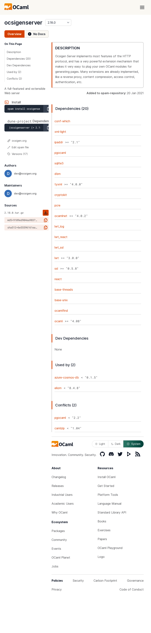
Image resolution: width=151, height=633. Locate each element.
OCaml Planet (61, 557)
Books (102, 521)
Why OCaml (59, 512)
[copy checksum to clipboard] (46, 220)
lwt (57, 258)
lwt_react (61, 237)
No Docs (39, 34)
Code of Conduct (132, 589)
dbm (58, 174)
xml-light (60, 132)
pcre (57, 205)
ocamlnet (61, 216)
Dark (117, 443)
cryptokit (61, 195)
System (136, 443)
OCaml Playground (110, 548)
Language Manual (109, 503)
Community (59, 540)
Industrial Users (62, 495)
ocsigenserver (23, 22)
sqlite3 (59, 163)
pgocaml (60, 153)
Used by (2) (14, 71)
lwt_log (59, 226)
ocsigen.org (19, 140)
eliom (58, 388)
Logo (101, 557)
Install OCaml (106, 477)
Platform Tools (108, 495)
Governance (135, 580)
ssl (56, 268)
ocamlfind (61, 310)
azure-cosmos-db (67, 377)
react (58, 279)
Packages (58, 531)
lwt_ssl (59, 247)
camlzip (60, 428)
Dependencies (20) (19, 58)
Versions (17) (20, 153)
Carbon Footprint (105, 580)
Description (14, 52)
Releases (58, 486)
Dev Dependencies (19, 65)
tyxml (58, 184)
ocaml (59, 321)
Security (78, 580)
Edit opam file (20, 147)
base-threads (64, 289)
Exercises (104, 530)
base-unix (61, 300)
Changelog (59, 477)
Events (56, 548)
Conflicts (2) (14, 78)
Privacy (57, 589)
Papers (102, 539)
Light (102, 443)
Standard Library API (112, 512)
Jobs (55, 566)
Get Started (106, 486)
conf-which (62, 121)
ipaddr (59, 142)
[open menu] (142, 7)
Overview (14, 34)
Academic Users (63, 503)
